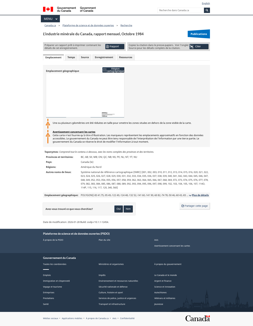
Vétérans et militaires (164, 298)
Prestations (48, 298)
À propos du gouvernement (167, 264)
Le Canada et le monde (165, 275)
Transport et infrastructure (112, 304)
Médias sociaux (50, 318)
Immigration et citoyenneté (56, 280)
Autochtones (160, 292)
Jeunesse (158, 304)
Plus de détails (198, 195)
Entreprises (48, 292)
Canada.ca (50, 25)
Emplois (47, 275)
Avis (156, 239)
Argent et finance (162, 280)
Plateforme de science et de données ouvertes (88, 25)
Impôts (102, 275)
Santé (46, 304)
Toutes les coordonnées (54, 264)
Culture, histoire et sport (111, 292)
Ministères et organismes (111, 264)
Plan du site (104, 239)
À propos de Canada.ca (97, 318)
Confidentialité (127, 318)
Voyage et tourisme (52, 286)
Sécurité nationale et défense (113, 286)
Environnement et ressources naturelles (118, 280)
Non (128, 208)
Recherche (126, 25)
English (206, 3)
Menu (49, 19)
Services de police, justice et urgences (117, 298)
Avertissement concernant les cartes (74, 131)
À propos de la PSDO (53, 239)
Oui (119, 208)
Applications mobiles (72, 318)
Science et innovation (164, 286)
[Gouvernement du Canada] (69, 9)
